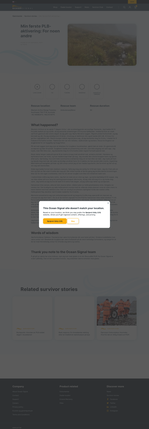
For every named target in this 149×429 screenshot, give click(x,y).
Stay (73, 221)
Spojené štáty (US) (55, 221)
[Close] (108, 203)
